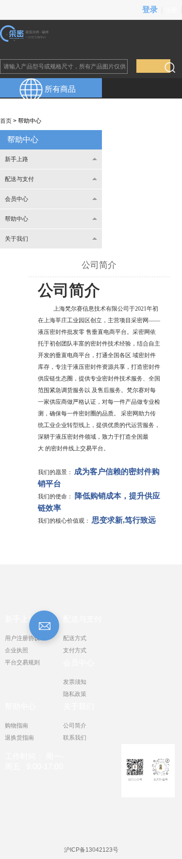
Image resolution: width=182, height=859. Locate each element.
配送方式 (74, 638)
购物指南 (16, 725)
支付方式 (74, 650)
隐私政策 (74, 694)
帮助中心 (22, 139)
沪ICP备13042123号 (91, 849)
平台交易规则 (22, 662)
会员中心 (16, 199)
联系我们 (74, 737)
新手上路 (16, 159)
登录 (150, 9)
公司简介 (74, 725)
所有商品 (59, 89)
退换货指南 (19, 737)
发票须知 (74, 681)
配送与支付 (19, 179)
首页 (6, 120)
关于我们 (16, 238)
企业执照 (16, 650)
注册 (171, 10)
